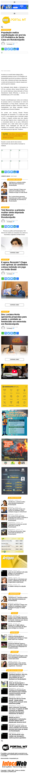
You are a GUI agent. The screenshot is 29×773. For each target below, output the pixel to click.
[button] (14, 2)
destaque (14, 176)
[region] (14, 7)
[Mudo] (23, 377)
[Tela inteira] (26, 377)
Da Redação (9, 44)
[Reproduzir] (3, 377)
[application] (14, 371)
